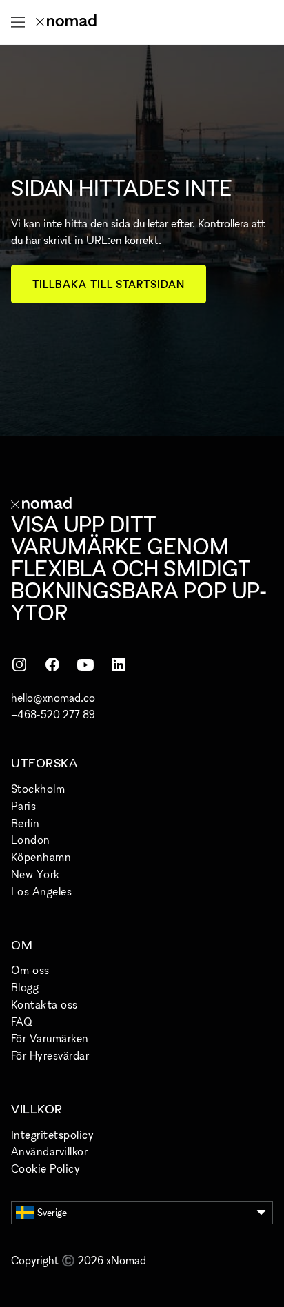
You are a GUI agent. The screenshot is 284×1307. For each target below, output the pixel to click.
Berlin (25, 823)
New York (35, 874)
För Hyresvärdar (50, 1055)
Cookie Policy (45, 1168)
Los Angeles (41, 891)
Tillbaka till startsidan (108, 284)
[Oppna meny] (18, 22)
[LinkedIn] (118, 664)
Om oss (30, 970)
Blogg (25, 987)
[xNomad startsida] (66, 22)
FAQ (21, 1022)
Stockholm (38, 789)
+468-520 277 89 (53, 714)
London (30, 840)
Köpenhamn (41, 857)
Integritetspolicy (52, 1135)
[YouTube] (85, 664)
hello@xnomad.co (53, 698)
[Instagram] (19, 664)
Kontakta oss (44, 1004)
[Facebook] (52, 664)
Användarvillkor (49, 1151)
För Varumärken (50, 1038)
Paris (23, 806)
